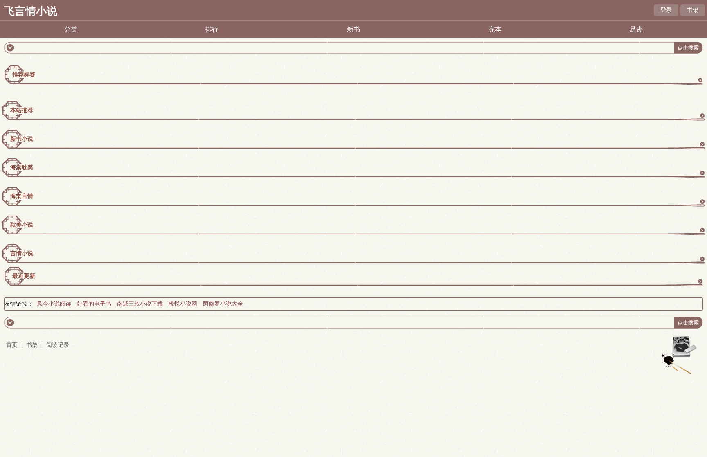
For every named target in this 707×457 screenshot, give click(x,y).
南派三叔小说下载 (140, 304)
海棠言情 (21, 196)
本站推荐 (21, 110)
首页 (12, 345)
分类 (70, 29)
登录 (666, 10)
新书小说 (21, 139)
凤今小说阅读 (54, 304)
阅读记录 (57, 345)
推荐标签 (23, 75)
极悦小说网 (183, 304)
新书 (353, 29)
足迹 (636, 29)
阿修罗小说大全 (223, 304)
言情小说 (21, 253)
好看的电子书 (94, 304)
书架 (692, 10)
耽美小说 (21, 225)
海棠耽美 (21, 167)
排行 (211, 29)
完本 (495, 29)
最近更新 (23, 276)
